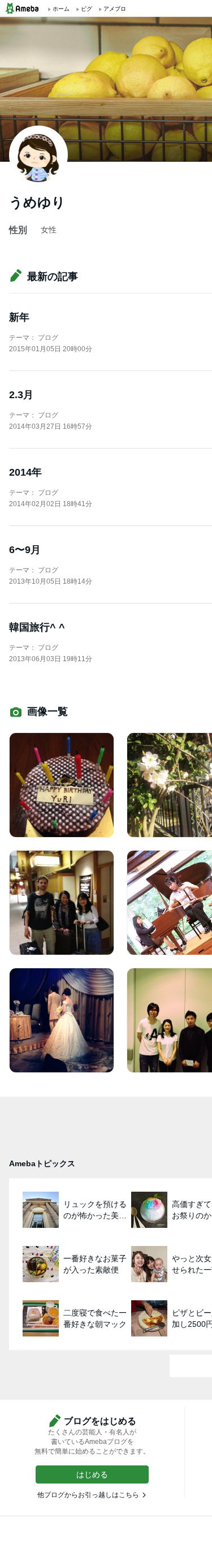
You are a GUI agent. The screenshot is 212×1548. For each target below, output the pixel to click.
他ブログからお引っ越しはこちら (88, 1495)
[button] (92, 1474)
